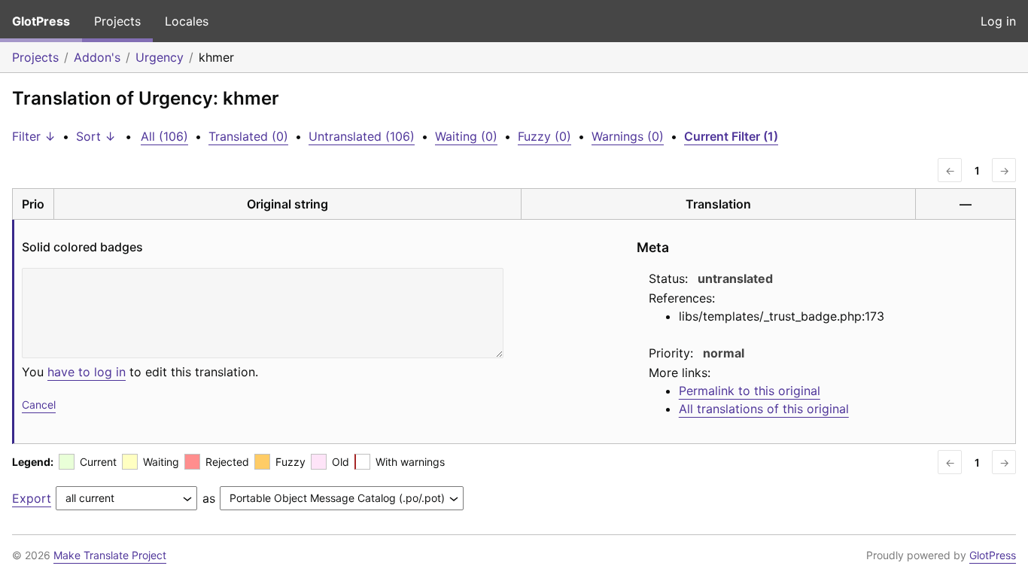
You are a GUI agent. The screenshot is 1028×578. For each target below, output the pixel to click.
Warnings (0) (628, 136)
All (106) (164, 136)
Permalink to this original (749, 390)
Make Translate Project (109, 555)
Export (31, 498)
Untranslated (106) (362, 136)
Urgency (159, 57)
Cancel (39, 404)
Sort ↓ (96, 136)
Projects (117, 21)
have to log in (86, 371)
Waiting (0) (466, 136)
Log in (998, 21)
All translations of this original (764, 408)
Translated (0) (248, 136)
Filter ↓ (34, 136)
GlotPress (41, 21)
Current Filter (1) (731, 136)
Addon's (97, 57)
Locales (186, 21)
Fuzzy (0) (544, 136)
